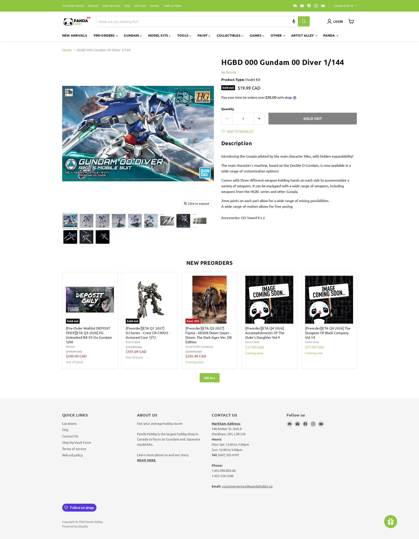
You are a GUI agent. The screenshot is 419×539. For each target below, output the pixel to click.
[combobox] (192, 21)
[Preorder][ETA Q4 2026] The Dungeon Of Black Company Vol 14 (327, 332)
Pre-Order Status (73, 5)
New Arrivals (74, 35)
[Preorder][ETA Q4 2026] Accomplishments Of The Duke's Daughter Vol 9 (264, 332)
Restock (93, 5)
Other (277, 35)
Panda (329, 35)
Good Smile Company (199, 346)
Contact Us (70, 436)
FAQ (127, 5)
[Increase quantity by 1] (259, 118)
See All (209, 378)
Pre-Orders (105, 35)
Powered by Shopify (75, 526)
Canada (343, 5)
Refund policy (72, 455)
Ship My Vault (111, 5)
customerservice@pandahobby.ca (247, 486)
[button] (294, 21)
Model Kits (158, 35)
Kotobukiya (133, 342)
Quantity (227, 109)
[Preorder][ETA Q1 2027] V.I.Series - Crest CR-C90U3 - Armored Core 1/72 (148, 332)
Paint (202, 35)
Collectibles (229, 35)
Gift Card (140, 5)
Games (256, 35)
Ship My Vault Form (76, 442)
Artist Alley (303, 35)
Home (67, 50)
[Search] (304, 21)
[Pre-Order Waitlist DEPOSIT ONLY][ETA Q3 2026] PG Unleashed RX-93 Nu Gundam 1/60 (89, 335)
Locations (69, 423)
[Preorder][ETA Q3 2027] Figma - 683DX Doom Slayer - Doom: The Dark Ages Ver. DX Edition (208, 335)
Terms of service (74, 449)
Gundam (132, 35)
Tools (183, 35)
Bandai (231, 72)
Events (154, 5)
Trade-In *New (172, 5)
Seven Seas (252, 342)
